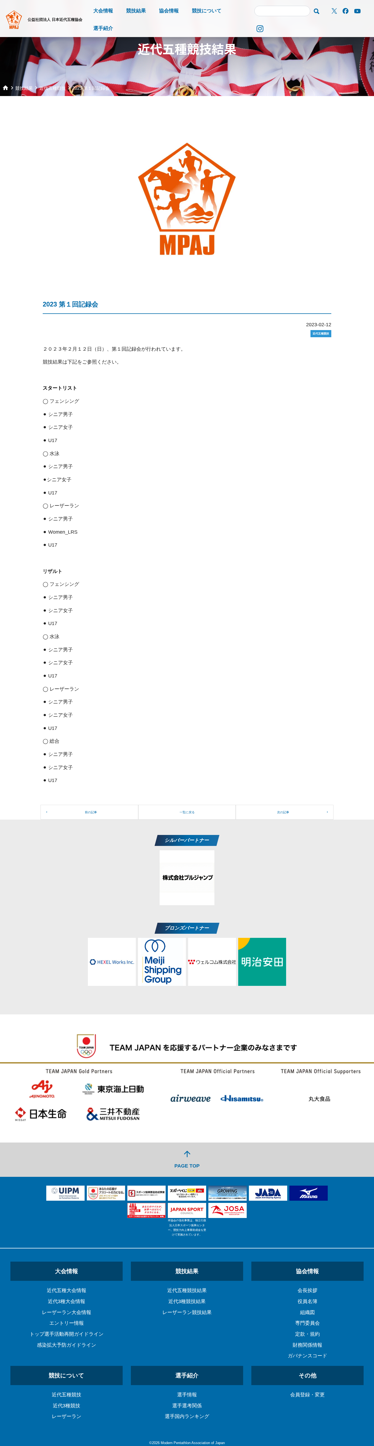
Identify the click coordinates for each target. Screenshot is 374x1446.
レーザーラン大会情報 (66, 1312)
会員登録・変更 (307, 1394)
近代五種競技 (66, 1394)
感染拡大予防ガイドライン (66, 1345)
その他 (308, 1375)
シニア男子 (60, 414)
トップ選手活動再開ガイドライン (66, 1334)
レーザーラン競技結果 (187, 1312)
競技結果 (136, 10)
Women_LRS (62, 532)
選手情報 (187, 1394)
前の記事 (91, 812)
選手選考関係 (187, 1405)
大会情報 (103, 10)
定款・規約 (307, 1334)
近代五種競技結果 (187, 1290)
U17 (52, 440)
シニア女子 (60, 427)
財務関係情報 (307, 1345)
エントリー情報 (66, 1323)
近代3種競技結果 (187, 1301)
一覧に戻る (187, 812)
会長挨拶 (307, 1290)
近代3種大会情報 (66, 1301)
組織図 (307, 1312)
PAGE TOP (187, 1159)
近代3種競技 (66, 1405)
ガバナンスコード (307, 1355)
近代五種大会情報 (66, 1290)
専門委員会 (307, 1323)
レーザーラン (66, 1416)
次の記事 (283, 812)
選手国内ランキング (187, 1416)
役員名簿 (307, 1301)
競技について (206, 10)
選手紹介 (103, 28)
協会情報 (169, 10)
